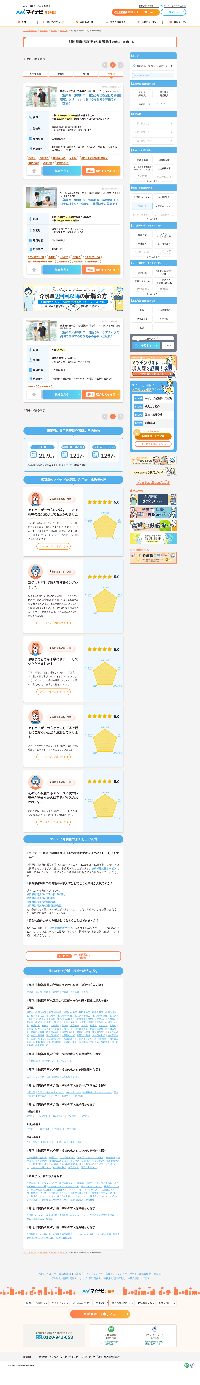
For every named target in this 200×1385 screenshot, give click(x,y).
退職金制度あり (89, 1167)
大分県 (56, 992)
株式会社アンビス (99, 1196)
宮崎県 (65, 992)
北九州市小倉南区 (46, 1019)
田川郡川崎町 (39, 1042)
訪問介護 (31, 1092)
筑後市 (73, 1022)
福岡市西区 (97, 1012)
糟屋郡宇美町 (81, 1029)
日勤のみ (85, 1161)
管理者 (49, 1218)
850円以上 (32, 1116)
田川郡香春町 (85, 1038)
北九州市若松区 (82, 1015)
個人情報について (121, 1302)
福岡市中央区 (70, 1012)
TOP (24, 22)
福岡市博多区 (55, 1012)
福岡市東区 (40, 1012)
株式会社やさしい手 (60, 1193)
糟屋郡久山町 (68, 1032)
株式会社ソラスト (39, 1193)
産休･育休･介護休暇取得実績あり (64, 1164)
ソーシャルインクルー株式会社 (63, 1186)
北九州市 (50, 1015)
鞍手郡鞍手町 (83, 1035)
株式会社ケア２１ (81, 1193)
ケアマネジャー (94, 1273)
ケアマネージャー (79, 1215)
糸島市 (58, 1029)
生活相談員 (51, 1215)
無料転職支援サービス (104, 868)
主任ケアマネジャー (116, 1273)
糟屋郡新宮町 (52, 1032)
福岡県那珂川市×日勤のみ (41, 898)
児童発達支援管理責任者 (102, 1215)
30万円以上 (72, 1129)
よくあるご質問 (81, 1302)
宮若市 (113, 1025)
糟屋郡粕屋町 (83, 1032)
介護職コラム (145, 1302)
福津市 (93, 1025)
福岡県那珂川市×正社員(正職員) (44, 905)
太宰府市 (74, 1025)
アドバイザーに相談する (53, 546)
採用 (84, 1356)
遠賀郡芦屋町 (98, 1032)
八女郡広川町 (70, 1038)
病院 (29, 1076)
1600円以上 (86, 1116)
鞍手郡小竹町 (68, 1035)
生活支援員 (133, 1278)
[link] (35, 74)
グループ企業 (95, 1356)
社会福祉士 (45, 1234)
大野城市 (55, 1025)
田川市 (47, 1022)
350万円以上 (62, 1142)
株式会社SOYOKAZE (91, 1186)
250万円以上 (33, 1142)
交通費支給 (73, 1167)
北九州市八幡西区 (85, 1019)
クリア (168, 345)
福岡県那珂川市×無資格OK (42, 902)
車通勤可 (53, 1157)
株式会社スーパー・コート (55, 1199)
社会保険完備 (59, 1167)
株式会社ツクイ (67, 1183)
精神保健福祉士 (64, 1237)
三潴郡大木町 (55, 1038)
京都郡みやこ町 (86, 1042)
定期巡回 (79, 1095)
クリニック (38, 1076)
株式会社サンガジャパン (43, 1196)
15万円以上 (32, 1129)
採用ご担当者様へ (35, 1302)
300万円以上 (47, 1142)
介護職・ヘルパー (35, 1215)
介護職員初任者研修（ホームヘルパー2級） (74, 1234)
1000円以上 (45, 1116)
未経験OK (110, 1157)
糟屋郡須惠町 (37, 1032)
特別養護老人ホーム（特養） (97, 1092)
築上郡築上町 (41, 1045)
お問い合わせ (166, 1302)
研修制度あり (39, 1164)
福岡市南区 (84, 1012)
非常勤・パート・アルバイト (57, 1061)
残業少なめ (88, 1164)
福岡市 (30, 1012)
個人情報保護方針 (113, 1356)
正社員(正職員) (34, 1061)
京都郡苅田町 (70, 1042)
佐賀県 (30, 992)
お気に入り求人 (149, 22)
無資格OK (42, 1161)
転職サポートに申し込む (135, 12)
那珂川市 (144, 75)
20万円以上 (45, 1129)
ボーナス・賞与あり (41, 1167)
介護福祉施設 (52, 1076)
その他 (75, 1076)
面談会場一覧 (86, 22)
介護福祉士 (32, 1234)
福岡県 (55, 499)
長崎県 (38, 992)
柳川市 (56, 1022)
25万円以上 (59, 1129)
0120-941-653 (58, 1337)
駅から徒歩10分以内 (37, 1157)
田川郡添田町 (101, 1038)
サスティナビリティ (70, 1356)
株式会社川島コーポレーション (72, 1196)
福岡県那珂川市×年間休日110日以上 (47, 894)
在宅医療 (66, 1076)
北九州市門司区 (64, 1015)
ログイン (173, 12)
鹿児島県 (74, 992)
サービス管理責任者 (90, 1278)
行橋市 (91, 1022)
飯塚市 (38, 1022)
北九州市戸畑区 (100, 1015)
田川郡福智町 (55, 1042)
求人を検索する (118, 22)
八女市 (65, 1022)
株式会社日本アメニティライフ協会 (94, 1183)
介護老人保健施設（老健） (51, 1092)
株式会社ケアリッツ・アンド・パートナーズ (75, 1189)
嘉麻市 (30, 1029)
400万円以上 (77, 1142)
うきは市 (103, 1025)
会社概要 (43, 1356)
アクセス (54, 1356)
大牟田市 (101, 1019)
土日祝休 (74, 1161)
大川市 (82, 1022)
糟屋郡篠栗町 (96, 1029)
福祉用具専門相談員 (114, 1278)
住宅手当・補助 (67, 1157)
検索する (146, 345)
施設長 (157, 1273)
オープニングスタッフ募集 (90, 1157)
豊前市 (100, 1022)
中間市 (108, 1022)
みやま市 (48, 1029)
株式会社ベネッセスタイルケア (42, 1183)
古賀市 (84, 1025)
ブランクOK (98, 1161)
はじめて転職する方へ (153, 444)
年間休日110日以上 (58, 1161)
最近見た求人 (180, 22)
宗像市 (65, 1025)
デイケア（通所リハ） (61, 1095)
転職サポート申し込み (100, 1314)
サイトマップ (59, 1302)
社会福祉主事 (104, 1234)
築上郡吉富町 (103, 1042)
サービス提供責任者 (140, 1273)
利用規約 (100, 1302)
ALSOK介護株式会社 (41, 1189)
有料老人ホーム (73, 1092)
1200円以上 (58, 1116)
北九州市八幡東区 (66, 1019)
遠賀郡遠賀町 (52, 1035)
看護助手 (63, 1215)
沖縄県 (84, 992)
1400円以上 (72, 1116)
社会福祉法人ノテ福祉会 (82, 1199)
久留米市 (112, 1019)
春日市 (45, 1025)
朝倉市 (38, 1029)
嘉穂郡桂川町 (98, 1035)
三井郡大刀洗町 (38, 1038)
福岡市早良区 (37, 1015)
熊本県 (47, 992)
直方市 (30, 1022)
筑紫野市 (35, 1025)
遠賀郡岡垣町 (37, 1035)
